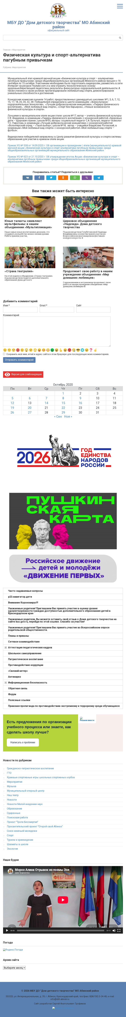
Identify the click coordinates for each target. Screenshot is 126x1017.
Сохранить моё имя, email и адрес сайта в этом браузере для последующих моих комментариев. (57, 354)
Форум (12, 694)
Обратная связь (17, 688)
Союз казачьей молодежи (22, 830)
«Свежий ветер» (18, 670)
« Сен (58, 416)
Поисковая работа (17, 817)
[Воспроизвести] (7, 930)
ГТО (9, 772)
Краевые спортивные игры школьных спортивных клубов (41, 777)
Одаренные (13, 813)
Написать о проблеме (22, 742)
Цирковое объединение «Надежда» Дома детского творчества (82, 224)
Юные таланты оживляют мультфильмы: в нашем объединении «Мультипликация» (28, 224)
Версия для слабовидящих (26, 374)
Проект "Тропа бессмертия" (22, 822)
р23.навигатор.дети (20, 596)
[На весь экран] (118, 930)
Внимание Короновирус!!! (23, 602)
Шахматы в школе (17, 844)
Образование (14, 808)
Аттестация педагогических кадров (30, 647)
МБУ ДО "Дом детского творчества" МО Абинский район (58, 24)
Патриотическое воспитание (25, 659)
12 (12, 403)
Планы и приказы (18, 635)
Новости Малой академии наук (25, 804)
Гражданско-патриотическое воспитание (30, 768)
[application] (63, 900)
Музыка (11, 786)
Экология (12, 848)
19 (12, 408)
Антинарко (14, 676)
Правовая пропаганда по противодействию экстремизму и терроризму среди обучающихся (64, 706)
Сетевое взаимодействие (24, 641)
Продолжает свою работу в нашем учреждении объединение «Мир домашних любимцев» (87, 274)
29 (63, 412)
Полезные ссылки (19, 700)
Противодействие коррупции (25, 665)
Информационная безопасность (27, 682)
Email (43, 305)
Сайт (78, 305)
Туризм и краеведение (20, 839)
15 (63, 403)
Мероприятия (19, 67)
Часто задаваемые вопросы (25, 590)
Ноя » (68, 416)
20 (29, 408)
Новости (12, 799)
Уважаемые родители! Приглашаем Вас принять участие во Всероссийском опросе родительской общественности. (59, 628)
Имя (6, 305)
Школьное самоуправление (24, 653)
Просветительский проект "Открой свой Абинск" (35, 826)
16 (80, 403)
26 (12, 412)
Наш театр (13, 795)
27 (29, 412)
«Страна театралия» (19, 271)
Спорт (10, 835)
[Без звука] (114, 930)
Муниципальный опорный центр (25, 790)
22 (63, 408)
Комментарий (11, 315)
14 (46, 403)
